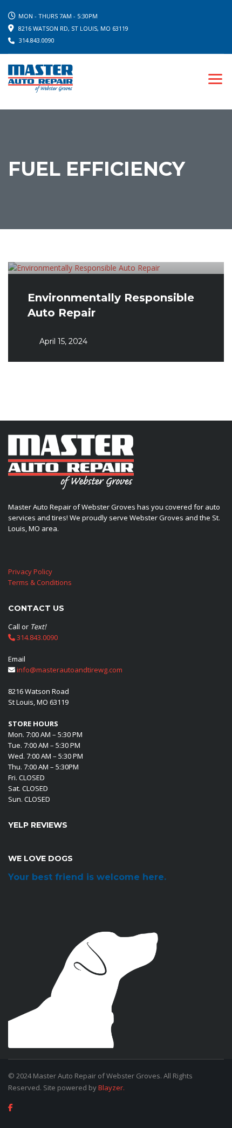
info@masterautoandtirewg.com (69, 670)
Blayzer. (111, 1087)
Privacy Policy (30, 571)
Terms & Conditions (40, 582)
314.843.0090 (36, 40)
